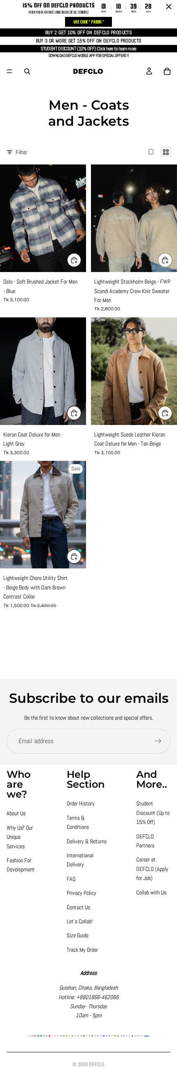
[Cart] (167, 71)
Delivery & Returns (87, 841)
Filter (21, 152)
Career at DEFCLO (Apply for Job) (152, 869)
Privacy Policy (81, 893)
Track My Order (82, 949)
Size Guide (77, 935)
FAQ (71, 879)
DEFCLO (96, 1064)
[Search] (27, 71)
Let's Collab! (80, 921)
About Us (16, 813)
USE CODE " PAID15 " (88, 22)
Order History (81, 803)
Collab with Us (151, 892)
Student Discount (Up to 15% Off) (153, 813)
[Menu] (9, 71)
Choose (81, 260)
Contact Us (78, 907)
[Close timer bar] (168, 6)
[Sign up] (158, 741)
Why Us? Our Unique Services (20, 837)
